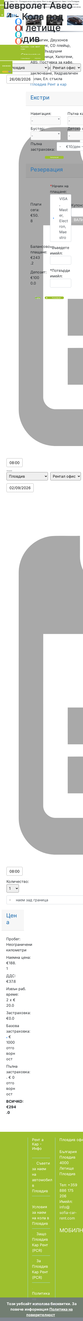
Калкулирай (54, 157)
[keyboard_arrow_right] (9, 71)
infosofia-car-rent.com (68, 1212)
